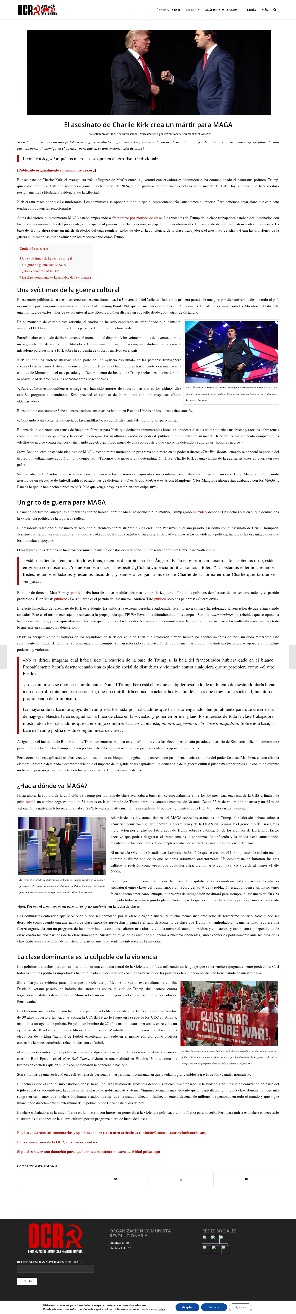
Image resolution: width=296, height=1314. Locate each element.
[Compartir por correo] (246, 1179)
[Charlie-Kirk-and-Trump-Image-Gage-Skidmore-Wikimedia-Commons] (149, 72)
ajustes (160, 1309)
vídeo (202, 511)
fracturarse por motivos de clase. (137, 217)
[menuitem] (168, 9)
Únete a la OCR (120, 1248)
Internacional (130, 134)
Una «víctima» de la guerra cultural (46, 258)
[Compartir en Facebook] (50, 1179)
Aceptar (187, 1307)
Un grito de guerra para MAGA (43, 264)
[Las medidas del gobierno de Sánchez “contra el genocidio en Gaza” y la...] (3, 657)
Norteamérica (148, 134)
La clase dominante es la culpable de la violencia (55, 277)
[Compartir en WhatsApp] (181, 1179)
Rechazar (214, 1307)
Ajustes (240, 1307)
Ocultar (42, 248)
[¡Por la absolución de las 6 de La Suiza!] (292, 657)
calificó (30, 359)
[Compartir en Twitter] (115, 1179)
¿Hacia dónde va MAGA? (39, 271)
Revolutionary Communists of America (187, 134)
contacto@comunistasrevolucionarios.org (173, 1132)
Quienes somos (120, 1242)
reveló (29, 801)
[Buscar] (275, 9)
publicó (76, 592)
